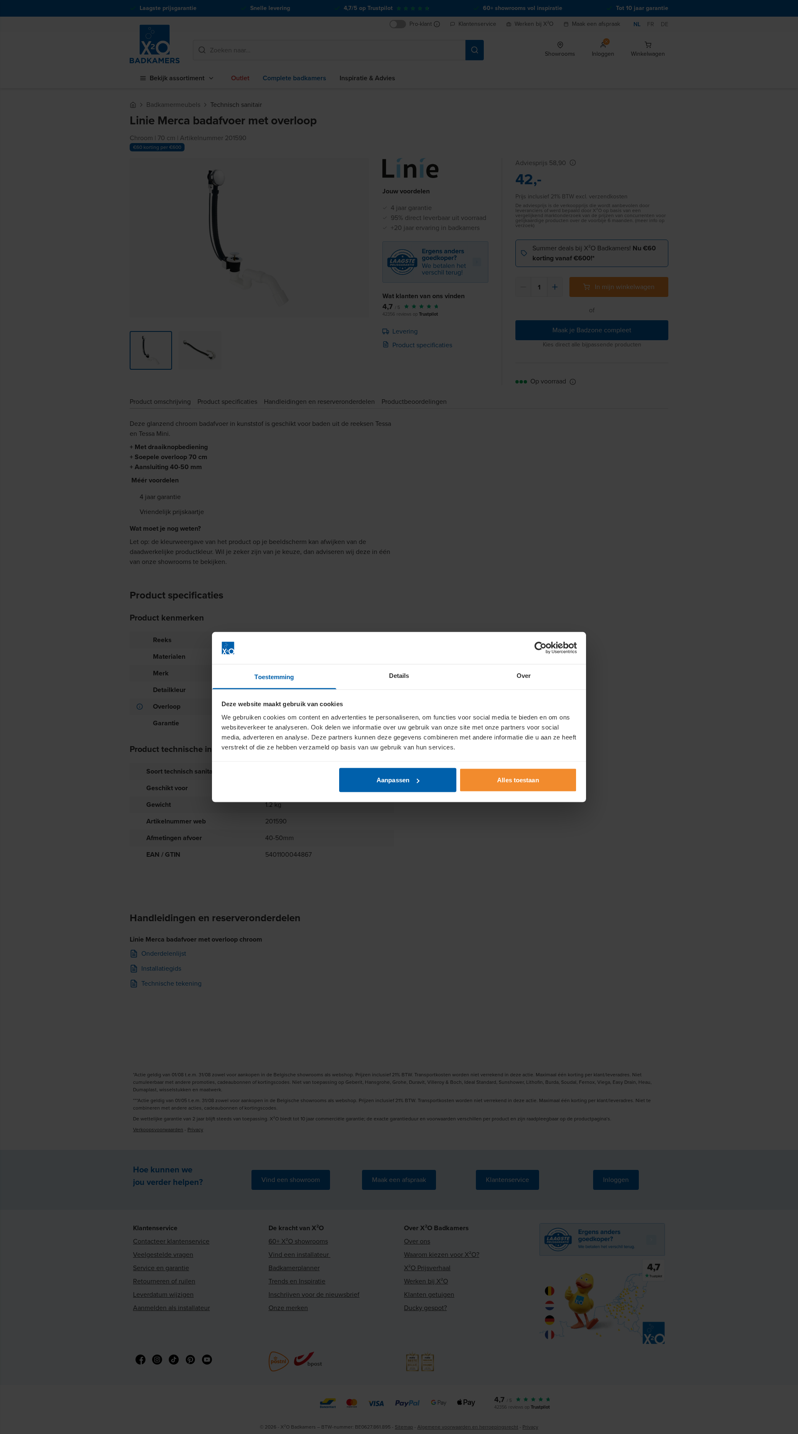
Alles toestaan (518, 780)
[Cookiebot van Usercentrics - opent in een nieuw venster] (540, 648)
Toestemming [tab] (274, 676)
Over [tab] (524, 675)
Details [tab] (399, 675)
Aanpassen (393, 780)
